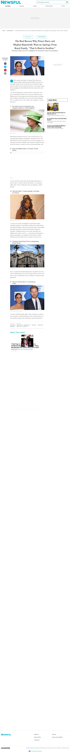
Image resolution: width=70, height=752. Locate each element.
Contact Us (36, 740)
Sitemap (54, 734)
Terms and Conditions (57, 737)
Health (35, 6)
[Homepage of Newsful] (6, 734)
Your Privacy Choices (36, 751)
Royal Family (22, 326)
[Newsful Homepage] (11, 2)
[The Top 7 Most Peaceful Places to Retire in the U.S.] (57, 110)
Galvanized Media (36, 747)
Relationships (49, 6)
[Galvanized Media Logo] (5, 748)
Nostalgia (7, 6)
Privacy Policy (37, 737)
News (63, 6)
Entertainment (10, 30)
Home (3, 30)
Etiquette (21, 6)
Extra (12, 325)
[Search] (67, 2)
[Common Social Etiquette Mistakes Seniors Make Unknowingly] (57, 127)
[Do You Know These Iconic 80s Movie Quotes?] (57, 120)
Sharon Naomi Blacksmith (5, 58)
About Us (36, 734)
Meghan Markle (23, 325)
